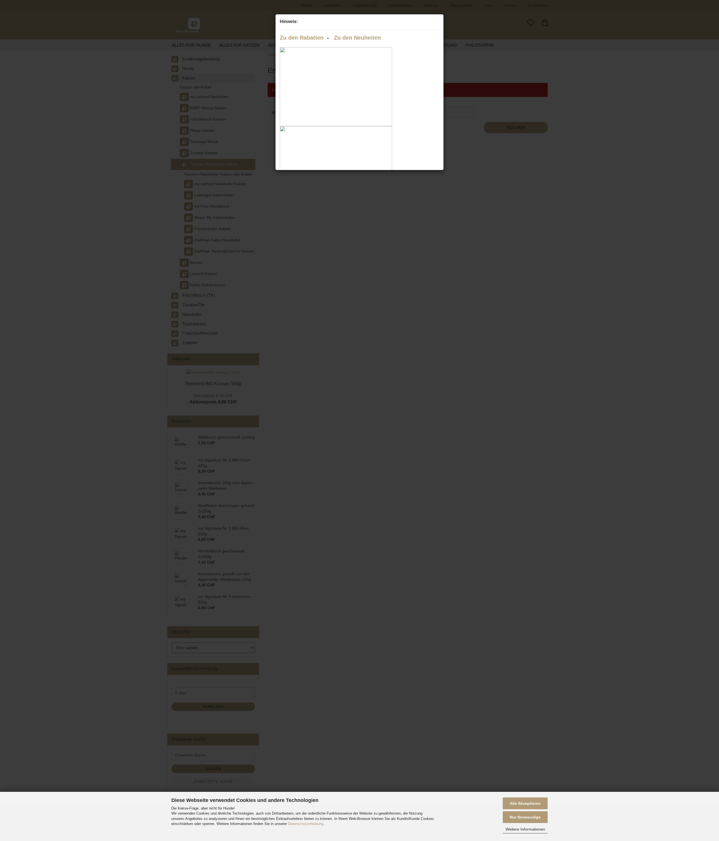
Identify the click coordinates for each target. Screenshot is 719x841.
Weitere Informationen (525, 829)
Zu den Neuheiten (357, 38)
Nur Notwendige (525, 817)
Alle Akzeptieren (525, 803)
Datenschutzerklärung (305, 824)
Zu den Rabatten (302, 38)
